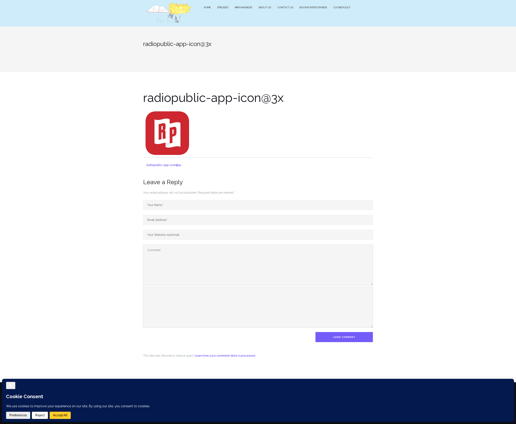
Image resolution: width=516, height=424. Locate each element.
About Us (264, 7)
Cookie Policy (342, 7)
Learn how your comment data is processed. (225, 355)
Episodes (222, 7)
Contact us (285, 7)
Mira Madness (243, 7)
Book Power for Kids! (313, 7)
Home (207, 7)
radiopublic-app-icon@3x (163, 165)
